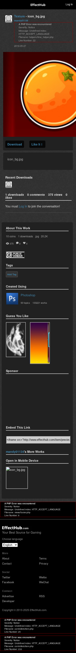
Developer (8, 601)
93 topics (25, 302)
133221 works (40, 302)
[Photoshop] (12, 299)
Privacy (43, 563)
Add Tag (11, 274)
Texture (19, 16)
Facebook (8, 582)
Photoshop (28, 295)
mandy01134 (21, 20)
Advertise (8, 596)
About (5, 558)
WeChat (44, 582)
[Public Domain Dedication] (15, 257)
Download (14, 144)
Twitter (6, 577)
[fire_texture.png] (16, 339)
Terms (43, 558)
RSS (42, 596)
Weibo (43, 577)
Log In (23, 206)
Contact (7, 563)
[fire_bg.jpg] (40, 343)
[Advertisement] (27, 398)
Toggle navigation (5, 4)
